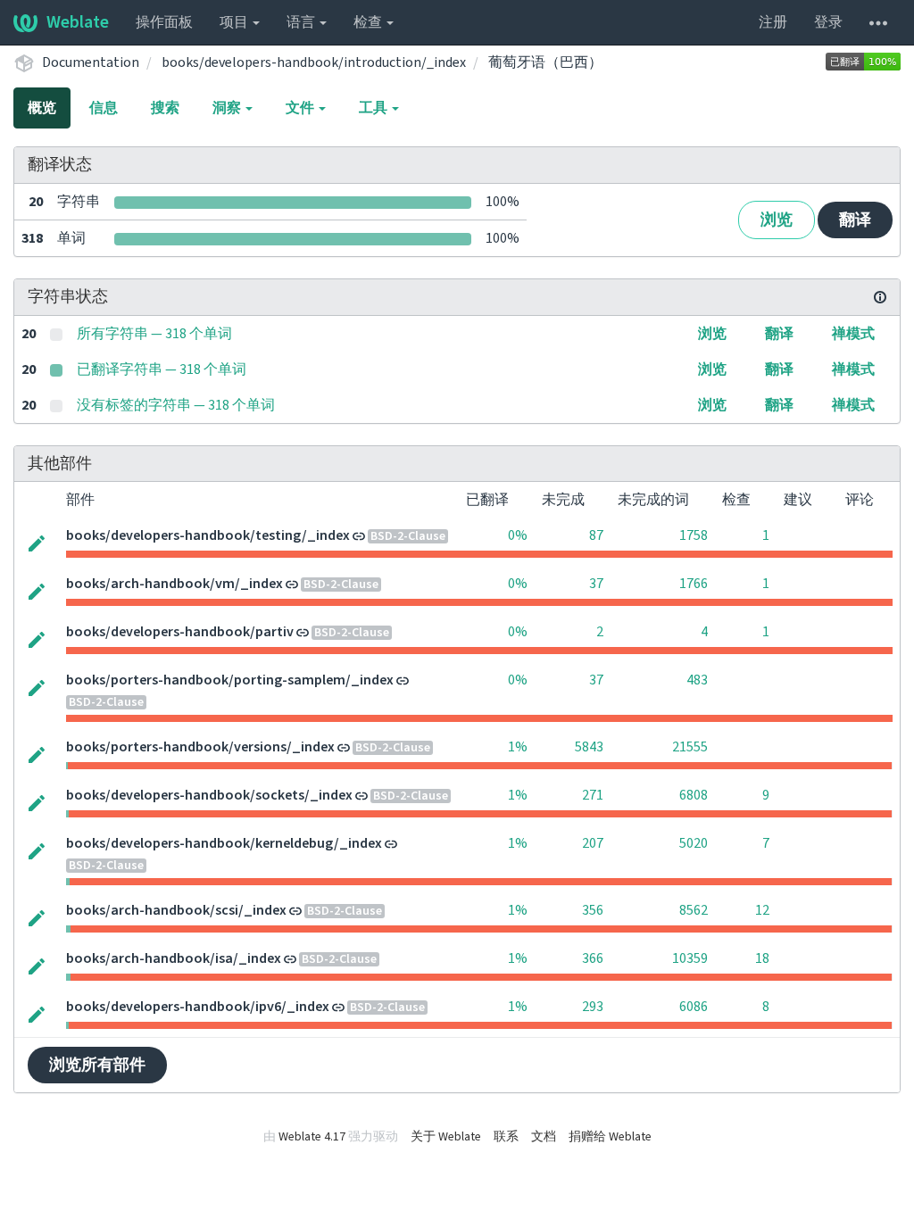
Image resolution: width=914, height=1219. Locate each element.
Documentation (90, 62)
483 (697, 680)
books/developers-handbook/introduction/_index (314, 62)
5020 (693, 843)
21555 (690, 747)
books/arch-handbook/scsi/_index (176, 910)
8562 (693, 910)
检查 (369, 22)
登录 (828, 22)
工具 (374, 108)
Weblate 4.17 (311, 1137)
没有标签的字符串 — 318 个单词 (176, 405)
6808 (693, 795)
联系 (506, 1137)
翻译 (855, 220)
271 (592, 795)
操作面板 (164, 22)
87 (596, 535)
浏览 (776, 220)
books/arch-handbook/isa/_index (173, 958)
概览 (42, 108)
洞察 (228, 108)
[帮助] (878, 22)
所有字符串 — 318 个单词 (154, 334)
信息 (103, 108)
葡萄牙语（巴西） (545, 62)
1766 (693, 583)
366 (592, 958)
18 (762, 958)
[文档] (880, 297)
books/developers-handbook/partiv (180, 632)
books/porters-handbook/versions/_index (200, 747)
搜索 (165, 108)
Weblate (77, 22)
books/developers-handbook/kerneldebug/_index (224, 843)
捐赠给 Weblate (610, 1137)
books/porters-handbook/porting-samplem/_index (230, 680)
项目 (235, 22)
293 (592, 1006)
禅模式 (853, 334)
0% (518, 535)
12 (762, 910)
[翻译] (36, 542)
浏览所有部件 (97, 1065)
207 (592, 843)
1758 (693, 535)
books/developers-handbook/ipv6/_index (197, 1006)
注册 (773, 22)
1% (518, 747)
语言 (302, 22)
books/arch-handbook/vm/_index (174, 583)
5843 (589, 747)
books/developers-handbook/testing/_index (208, 535)
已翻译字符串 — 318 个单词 (161, 369)
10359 (690, 958)
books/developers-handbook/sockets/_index (209, 795)
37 (596, 583)
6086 (693, 1006)
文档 (543, 1137)
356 (592, 910)
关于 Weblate (446, 1137)
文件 (301, 108)
